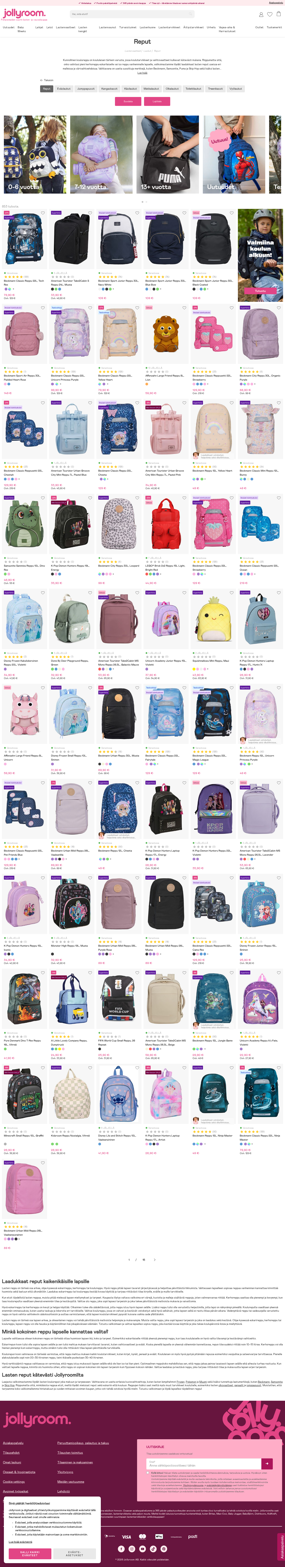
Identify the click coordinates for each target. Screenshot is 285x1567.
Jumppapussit (86, 88)
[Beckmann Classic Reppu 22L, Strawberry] (194, 574)
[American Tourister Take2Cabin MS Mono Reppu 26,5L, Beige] (106, 669)
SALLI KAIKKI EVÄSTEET (30, 1554)
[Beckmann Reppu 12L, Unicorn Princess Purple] (197, 479)
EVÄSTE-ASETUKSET (74, 1554)
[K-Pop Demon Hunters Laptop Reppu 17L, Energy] (244, 669)
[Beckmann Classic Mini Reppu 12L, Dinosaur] (244, 479)
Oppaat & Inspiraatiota (19, 1472)
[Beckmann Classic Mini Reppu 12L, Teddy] (248, 479)
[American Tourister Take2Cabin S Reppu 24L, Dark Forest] (56, 289)
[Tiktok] (153, 1549)
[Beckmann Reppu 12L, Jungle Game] (201, 479)
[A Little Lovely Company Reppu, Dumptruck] (52, 1049)
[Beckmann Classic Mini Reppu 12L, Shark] (251, 479)
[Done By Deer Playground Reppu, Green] (52, 669)
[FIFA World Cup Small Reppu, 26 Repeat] (99, 1049)
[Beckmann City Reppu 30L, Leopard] (244, 384)
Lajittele (157, 101)
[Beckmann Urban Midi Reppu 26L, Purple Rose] (56, 859)
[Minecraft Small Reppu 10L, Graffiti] (5, 1144)
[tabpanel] (35, 156)
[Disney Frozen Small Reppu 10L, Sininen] (52, 764)
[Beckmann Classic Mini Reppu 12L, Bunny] (241, 479)
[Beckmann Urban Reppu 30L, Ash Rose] (106, 764)
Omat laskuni (12, 1462)
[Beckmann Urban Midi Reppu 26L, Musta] (59, 859)
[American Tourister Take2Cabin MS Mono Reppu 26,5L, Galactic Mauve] (99, 669)
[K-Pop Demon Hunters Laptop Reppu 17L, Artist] (248, 669)
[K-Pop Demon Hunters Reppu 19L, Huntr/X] (59, 574)
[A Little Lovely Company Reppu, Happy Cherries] (63, 1049)
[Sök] (190, 14)
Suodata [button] (128, 101)
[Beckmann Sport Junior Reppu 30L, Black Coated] (106, 289)
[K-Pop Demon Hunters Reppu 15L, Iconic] (5, 954)
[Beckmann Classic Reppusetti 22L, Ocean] (201, 384)
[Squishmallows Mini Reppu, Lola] (197, 669)
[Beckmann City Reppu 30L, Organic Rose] (251, 384)
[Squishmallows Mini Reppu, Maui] (194, 669)
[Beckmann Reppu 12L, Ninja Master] (194, 1144)
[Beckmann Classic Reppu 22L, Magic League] (194, 764)
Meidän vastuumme (70, 1482)
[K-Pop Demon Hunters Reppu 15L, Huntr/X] (12, 954)
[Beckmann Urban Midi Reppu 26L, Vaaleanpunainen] (63, 859)
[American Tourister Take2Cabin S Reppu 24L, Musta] (52, 289)
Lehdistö (63, 1491)
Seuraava (155, 1260)
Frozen (181, 1381)
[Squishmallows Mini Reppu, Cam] (201, 669)
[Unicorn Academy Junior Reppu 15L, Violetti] (146, 669)
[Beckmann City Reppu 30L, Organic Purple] (241, 384)
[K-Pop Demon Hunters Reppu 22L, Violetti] (194, 859)
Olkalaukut (172, 88)
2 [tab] (146, 202)
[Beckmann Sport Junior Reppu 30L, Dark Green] (110, 289)
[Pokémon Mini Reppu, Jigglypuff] (204, 669)
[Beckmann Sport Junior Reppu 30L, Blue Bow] (103, 289)
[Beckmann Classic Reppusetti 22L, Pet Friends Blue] (204, 384)
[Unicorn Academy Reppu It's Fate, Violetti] (241, 1049)
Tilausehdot (11, 1453)
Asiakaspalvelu (276, 2)
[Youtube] (142, 1549)
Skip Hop (9, 1385)
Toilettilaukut (193, 88)
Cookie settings (14, 1482)
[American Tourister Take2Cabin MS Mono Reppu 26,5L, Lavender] (103, 669)
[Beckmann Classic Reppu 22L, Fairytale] (146, 764)
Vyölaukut (236, 88)
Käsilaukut (130, 88)
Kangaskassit (109, 88)
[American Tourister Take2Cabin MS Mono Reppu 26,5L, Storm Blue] (110, 669)
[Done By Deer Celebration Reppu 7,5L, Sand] (59, 669)
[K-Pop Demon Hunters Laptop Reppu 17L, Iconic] (251, 669)
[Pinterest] (164, 1549)
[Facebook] (121, 1549)
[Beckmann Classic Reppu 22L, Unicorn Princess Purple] (6, 289)
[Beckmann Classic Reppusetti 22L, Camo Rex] (194, 954)
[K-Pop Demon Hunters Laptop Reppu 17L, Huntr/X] (241, 669)
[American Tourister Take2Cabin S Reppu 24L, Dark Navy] (59, 289)
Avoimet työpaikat (15, 1491)
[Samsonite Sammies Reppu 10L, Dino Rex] (5, 574)
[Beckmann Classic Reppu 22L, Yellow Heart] (9, 289)
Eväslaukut (64, 88)
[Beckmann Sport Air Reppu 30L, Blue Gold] (8, 384)
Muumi (203, 1381)
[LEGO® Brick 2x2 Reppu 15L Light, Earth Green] (150, 574)
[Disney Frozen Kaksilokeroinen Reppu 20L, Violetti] (5, 669)
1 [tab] (142, 202)
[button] (269, 14)
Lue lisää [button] (142, 73)
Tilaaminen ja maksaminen (75, 1462)
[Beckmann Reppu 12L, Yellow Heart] (194, 479)
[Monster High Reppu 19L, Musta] (52, 954)
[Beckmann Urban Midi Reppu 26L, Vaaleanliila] (52, 859)
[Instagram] (132, 1549)
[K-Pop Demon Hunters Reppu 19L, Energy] (52, 574)
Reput (157, 50)
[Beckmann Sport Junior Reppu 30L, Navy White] (99, 289)
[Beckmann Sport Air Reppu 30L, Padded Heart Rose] (5, 384)
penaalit (239, 1385)
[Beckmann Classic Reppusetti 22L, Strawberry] (194, 384)
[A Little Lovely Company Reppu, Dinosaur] (56, 1049)
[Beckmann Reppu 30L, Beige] (103, 764)
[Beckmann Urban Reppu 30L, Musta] (99, 764)
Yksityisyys (65, 1472)
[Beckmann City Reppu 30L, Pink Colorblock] (248, 384)
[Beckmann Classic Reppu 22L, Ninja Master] (241, 1144)
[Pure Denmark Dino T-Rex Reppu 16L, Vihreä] (5, 1049)
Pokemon (191, 1381)
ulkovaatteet (225, 1385)
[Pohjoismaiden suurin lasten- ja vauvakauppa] (24, 13)
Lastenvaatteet (133, 50)
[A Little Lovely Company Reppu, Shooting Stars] (59, 1049)
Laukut (147, 50)
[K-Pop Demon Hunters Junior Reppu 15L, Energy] (8, 954)
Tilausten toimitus (70, 1453)
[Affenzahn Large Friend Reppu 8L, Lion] (146, 384)
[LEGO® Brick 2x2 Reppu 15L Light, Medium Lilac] (157, 574)
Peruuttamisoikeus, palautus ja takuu (83, 1443)
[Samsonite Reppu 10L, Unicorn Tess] (8, 574)
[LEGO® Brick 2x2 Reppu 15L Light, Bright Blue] (154, 574)
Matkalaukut (151, 88)
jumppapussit (254, 1385)
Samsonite (277, 1381)
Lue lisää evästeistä (20, 1542)
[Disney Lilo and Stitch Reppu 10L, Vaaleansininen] (99, 1144)
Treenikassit (215, 88)
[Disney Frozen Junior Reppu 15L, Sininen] (241, 954)
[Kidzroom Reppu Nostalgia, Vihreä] (52, 1144)
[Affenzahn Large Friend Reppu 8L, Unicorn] (5, 764)
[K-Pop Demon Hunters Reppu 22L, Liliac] (197, 859)
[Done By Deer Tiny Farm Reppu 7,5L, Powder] (63, 669)
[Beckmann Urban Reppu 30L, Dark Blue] (110, 764)
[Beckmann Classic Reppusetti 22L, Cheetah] (197, 384)
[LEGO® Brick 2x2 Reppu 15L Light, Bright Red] (146, 574)
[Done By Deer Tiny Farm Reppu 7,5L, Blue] (56, 669)
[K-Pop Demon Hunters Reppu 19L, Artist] (56, 574)
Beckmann (264, 1381)
